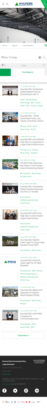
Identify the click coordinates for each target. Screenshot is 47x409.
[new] (4, 390)
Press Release (27, 45)
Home (4, 45)
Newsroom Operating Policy (12, 368)
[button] (45, 45)
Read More (23, 335)
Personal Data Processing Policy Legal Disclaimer (14, 362)
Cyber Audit (6, 371)
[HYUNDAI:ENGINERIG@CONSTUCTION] (23, 4)
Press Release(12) (27, 72)
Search (14, 45)
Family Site (6, 374)
